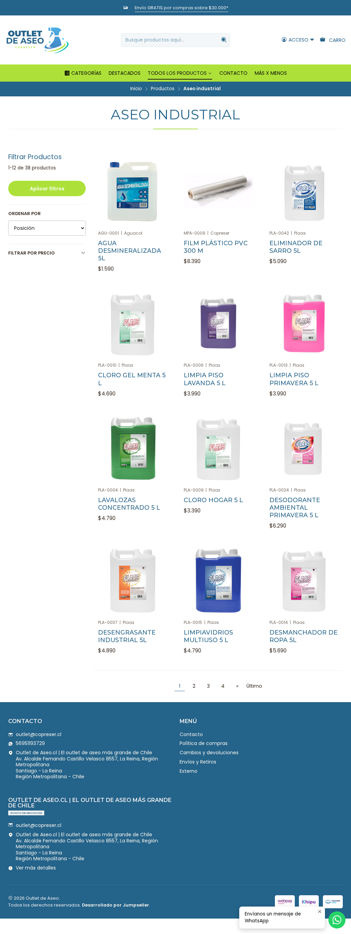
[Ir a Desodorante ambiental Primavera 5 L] (304, 448)
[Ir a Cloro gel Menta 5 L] (132, 323)
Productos (162, 88)
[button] (82, 73)
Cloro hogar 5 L (213, 500)
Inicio (136, 88)
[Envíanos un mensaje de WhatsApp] (337, 920)
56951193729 (30, 743)
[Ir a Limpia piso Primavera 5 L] (304, 323)
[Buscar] (224, 40)
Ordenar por (24, 213)
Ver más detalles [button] (36, 867)
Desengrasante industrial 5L (127, 636)
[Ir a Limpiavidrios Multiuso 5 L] (218, 580)
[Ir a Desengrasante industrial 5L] (132, 580)
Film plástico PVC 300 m (216, 246)
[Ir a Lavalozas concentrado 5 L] (132, 448)
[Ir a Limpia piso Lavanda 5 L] (218, 323)
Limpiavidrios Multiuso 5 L (208, 636)
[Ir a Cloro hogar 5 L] (218, 448)
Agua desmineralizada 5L (129, 250)
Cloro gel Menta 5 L (132, 378)
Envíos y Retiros (198, 761)
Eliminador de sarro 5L (296, 246)
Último (254, 686)
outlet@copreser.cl (38, 734)
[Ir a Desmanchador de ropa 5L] (304, 580)
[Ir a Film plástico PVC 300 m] (218, 191)
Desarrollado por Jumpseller (115, 905)
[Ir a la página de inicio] (37, 40)
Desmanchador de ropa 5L (303, 636)
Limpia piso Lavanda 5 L (205, 378)
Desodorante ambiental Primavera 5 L (294, 507)
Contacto (191, 734)
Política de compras (204, 743)
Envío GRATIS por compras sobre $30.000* (181, 8)
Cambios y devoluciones (209, 752)
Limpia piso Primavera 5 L (293, 378)
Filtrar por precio (31, 253)
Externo (188, 771)
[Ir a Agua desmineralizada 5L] (132, 191)
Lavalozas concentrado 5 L (129, 503)
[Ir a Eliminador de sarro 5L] (304, 191)
